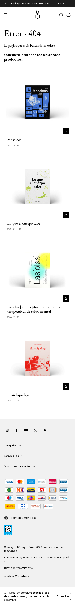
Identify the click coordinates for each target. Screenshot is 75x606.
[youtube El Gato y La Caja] (26, 430)
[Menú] (6, 15)
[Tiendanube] (17, 576)
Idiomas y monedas (23, 518)
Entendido (63, 596)
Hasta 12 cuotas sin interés (38, 3)
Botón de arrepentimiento (18, 568)
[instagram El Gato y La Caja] (7, 430)
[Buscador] (61, 15)
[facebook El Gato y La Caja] (17, 430)
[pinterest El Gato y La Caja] (45, 430)
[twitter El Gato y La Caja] (35, 430)
